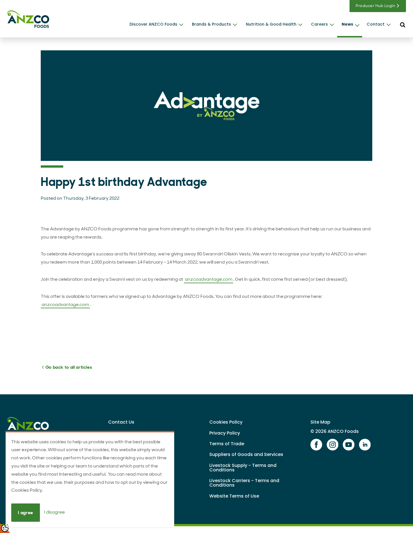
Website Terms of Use (234, 496)
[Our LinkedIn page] (365, 445)
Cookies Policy (225, 422)
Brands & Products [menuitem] (211, 24)
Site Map (320, 422)
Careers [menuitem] (319, 24)
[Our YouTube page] (349, 445)
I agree (25, 513)
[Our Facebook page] (316, 445)
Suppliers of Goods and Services (246, 454)
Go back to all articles (68, 367)
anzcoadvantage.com (208, 279)
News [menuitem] (347, 24)
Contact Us (121, 422)
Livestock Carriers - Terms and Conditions (244, 482)
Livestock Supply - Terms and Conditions (242, 467)
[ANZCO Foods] (28, 19)
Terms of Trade (226, 443)
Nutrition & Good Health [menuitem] (271, 24)
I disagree (54, 512)
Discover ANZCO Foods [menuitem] (153, 24)
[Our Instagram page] (333, 445)
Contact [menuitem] (376, 24)
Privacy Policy (224, 433)
